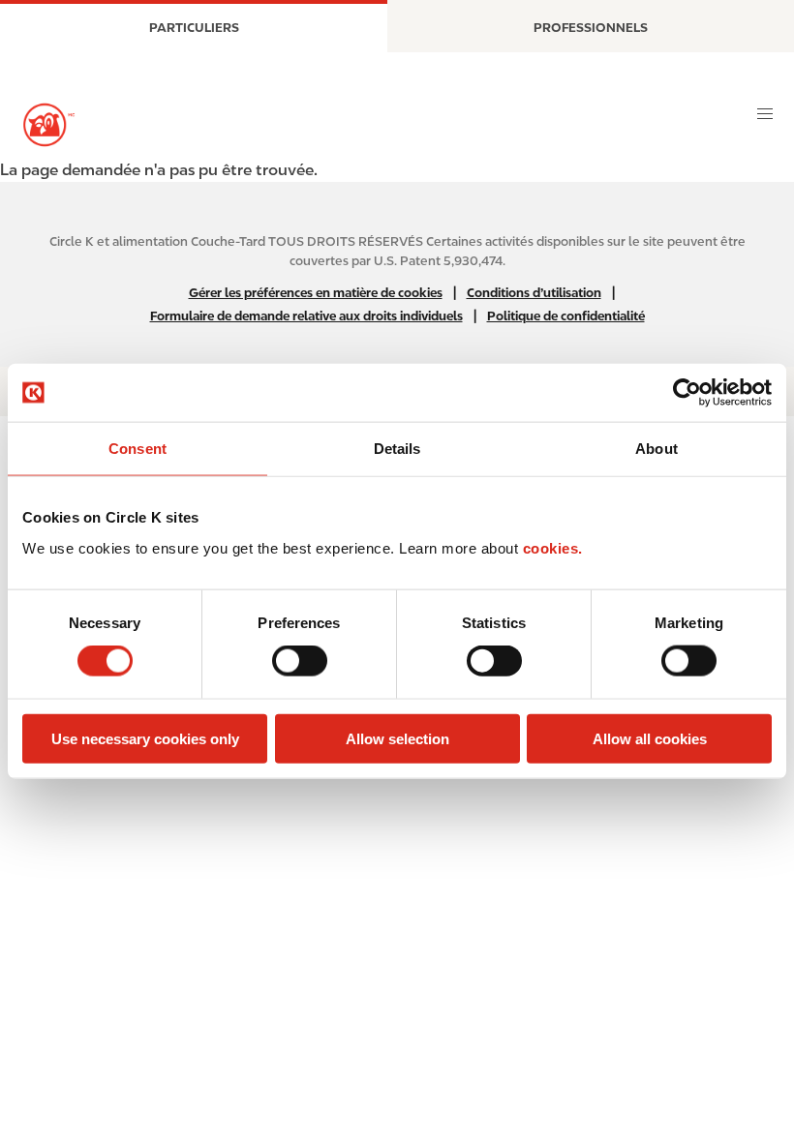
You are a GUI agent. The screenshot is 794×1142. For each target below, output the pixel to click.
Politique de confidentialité (566, 316)
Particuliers (194, 27)
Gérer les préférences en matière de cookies (316, 293)
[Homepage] (48, 125)
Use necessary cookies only (145, 738)
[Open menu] (765, 114)
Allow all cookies (650, 738)
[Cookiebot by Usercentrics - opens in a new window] (687, 392)
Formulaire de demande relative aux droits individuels (306, 316)
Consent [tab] (137, 448)
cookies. (553, 547)
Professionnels (591, 27)
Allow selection (397, 738)
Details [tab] (397, 448)
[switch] (299, 661)
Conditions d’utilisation (534, 293)
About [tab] (656, 448)
